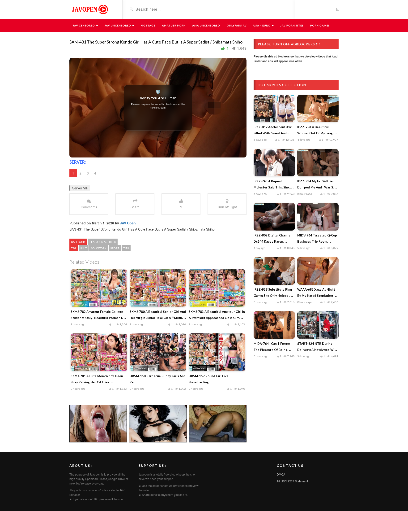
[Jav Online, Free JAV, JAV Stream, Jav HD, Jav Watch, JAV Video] (89, 9)
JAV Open (128, 223)
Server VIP (79, 188)
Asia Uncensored (206, 25)
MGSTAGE (148, 25)
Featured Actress (102, 242)
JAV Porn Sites (292, 25)
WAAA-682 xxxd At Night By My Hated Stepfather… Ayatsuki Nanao (316, 296)
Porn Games (320, 25)
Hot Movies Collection (282, 85)
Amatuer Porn (174, 25)
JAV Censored (84, 25)
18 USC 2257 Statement (292, 481)
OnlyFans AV (237, 25)
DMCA (281, 474)
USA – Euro (262, 25)
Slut (83, 248)
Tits (126, 248)
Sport (114, 248)
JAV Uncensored (118, 25)
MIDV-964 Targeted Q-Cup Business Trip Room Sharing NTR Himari (317, 241)
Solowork (98, 248)
